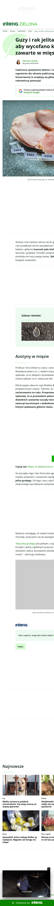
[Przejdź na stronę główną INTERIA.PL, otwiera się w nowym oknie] (10, 24)
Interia (5, 31)
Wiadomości (22, 31)
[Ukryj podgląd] (48, 869)
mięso (20, 646)
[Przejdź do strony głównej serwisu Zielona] (28, 24)
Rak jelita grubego (25, 543)
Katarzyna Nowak (30, 61)
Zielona (12, 31)
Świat (30, 31)
